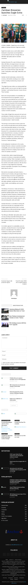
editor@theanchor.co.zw (16, 544)
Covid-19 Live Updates (6, 420)
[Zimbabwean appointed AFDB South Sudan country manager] (7, 430)
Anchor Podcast (18, 559)
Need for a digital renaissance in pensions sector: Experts (13, 561)
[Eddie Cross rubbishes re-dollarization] (5, 400)
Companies (8, 5)
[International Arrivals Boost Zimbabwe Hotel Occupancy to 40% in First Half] (5, 470)
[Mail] (12, 554)
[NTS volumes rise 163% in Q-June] (21, 430)
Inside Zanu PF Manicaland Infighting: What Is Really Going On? (13, 564)
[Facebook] (4, 554)
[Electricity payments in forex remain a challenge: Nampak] (5, 393)
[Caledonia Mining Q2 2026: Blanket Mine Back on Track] (5, 310)
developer (5, 15)
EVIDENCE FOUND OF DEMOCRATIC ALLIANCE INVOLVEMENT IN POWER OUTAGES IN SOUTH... (18, 481)
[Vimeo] (19, 554)
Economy (5, 577)
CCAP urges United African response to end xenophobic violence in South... (16, 456)
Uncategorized (4, 433)
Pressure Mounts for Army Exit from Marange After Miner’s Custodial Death (13, 573)
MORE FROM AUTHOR (18, 305)
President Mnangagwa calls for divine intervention (6, 424)
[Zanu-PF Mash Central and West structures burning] (5, 489)
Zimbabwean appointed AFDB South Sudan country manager (6, 437)
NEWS (7, 559)
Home (2, 5)
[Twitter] (16, 554)
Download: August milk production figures (6, 281)
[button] (26, 2)
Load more (13, 405)
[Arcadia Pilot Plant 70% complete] (21, 417)
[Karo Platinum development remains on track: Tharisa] (5, 317)
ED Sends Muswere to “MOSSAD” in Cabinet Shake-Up (13, 562)
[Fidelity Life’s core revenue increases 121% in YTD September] (5, 379)
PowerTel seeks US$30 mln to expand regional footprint (21, 282)
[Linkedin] (8, 554)
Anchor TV (11, 559)
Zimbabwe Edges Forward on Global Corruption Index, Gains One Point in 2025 (13, 567)
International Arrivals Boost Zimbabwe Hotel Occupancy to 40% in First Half (18, 470)
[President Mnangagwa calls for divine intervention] (7, 417)
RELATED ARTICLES (6, 305)
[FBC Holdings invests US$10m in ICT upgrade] (5, 324)
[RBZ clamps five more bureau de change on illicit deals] (5, 386)
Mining (11, 579)
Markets (16, 579)
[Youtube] (23, 554)
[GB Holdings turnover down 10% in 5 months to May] (5, 495)
